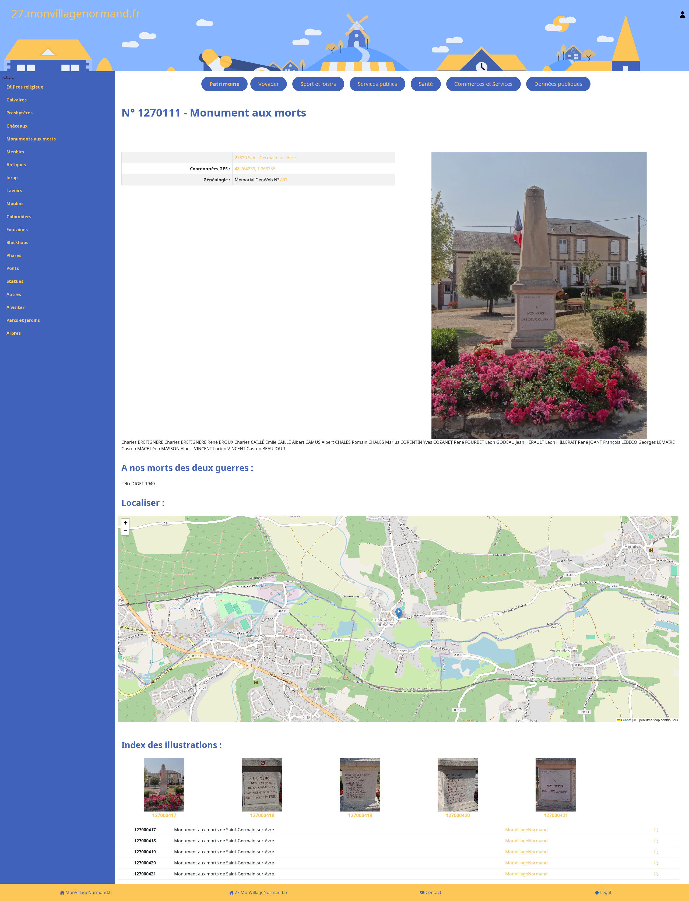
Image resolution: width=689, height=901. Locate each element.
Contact (432, 892)
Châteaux (16, 126)
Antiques (16, 165)
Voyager (268, 83)
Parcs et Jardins (23, 320)
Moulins (14, 203)
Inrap (12, 178)
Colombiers (18, 217)
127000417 (164, 815)
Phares (13, 255)
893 (283, 180)
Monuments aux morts (31, 139)
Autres (13, 294)
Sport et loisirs (318, 83)
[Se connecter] (682, 13)
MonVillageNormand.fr (88, 892)
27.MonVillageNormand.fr (261, 892)
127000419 (360, 815)
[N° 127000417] (539, 295)
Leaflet (625, 719)
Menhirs (15, 152)
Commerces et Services (483, 83)
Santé (426, 83)
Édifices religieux (24, 87)
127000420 (458, 815)
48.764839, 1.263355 (255, 169)
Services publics (377, 83)
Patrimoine (224, 83)
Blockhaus (17, 242)
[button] (398, 613)
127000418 (262, 815)
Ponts (12, 268)
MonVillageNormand (526, 830)
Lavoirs (14, 190)
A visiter (15, 307)
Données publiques (558, 83)
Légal (605, 892)
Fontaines (17, 230)
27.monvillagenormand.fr (75, 13)
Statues (14, 281)
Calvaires (16, 100)
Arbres (13, 333)
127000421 (556, 815)
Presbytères (19, 113)
